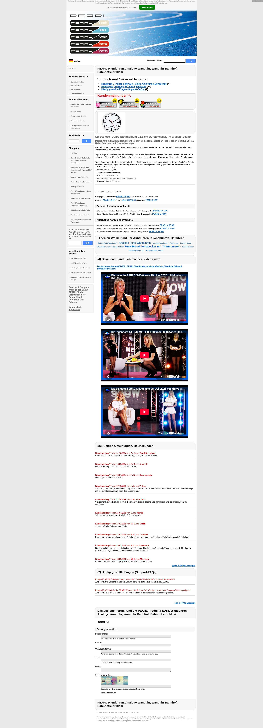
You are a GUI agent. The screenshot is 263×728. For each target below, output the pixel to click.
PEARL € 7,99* (159, 214)
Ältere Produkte (76, 86)
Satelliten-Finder (79, 263)
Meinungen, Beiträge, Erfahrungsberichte (123, 86)
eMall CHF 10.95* (129, 200)
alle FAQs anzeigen (186, 603)
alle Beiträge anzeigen (184, 565)
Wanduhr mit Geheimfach (80, 215)
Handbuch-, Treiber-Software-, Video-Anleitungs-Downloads (134, 84)
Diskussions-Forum (78, 121)
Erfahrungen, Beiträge (78, 116)
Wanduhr (74, 153)
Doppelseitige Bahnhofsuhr (80, 210)
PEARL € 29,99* (167, 225)
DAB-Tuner (78, 259)
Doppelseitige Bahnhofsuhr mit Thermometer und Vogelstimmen (80, 160)
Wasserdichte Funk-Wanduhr (81, 182)
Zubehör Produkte (77, 93)
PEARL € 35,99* (156, 231)
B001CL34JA (153, 197)
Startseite (151, 61)
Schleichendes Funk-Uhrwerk (81, 198)
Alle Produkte (75, 90)
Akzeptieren (147, 7)
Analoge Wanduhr (77, 187)
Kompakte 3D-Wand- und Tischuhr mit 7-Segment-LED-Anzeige (81, 170)
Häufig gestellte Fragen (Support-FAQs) (123, 89)
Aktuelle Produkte (77, 82)
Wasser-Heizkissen (80, 268)
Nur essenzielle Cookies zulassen (121, 7)
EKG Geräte (81, 272)
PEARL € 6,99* (123, 196)
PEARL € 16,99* (167, 228)
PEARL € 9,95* (151, 200)
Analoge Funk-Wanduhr (79, 177)
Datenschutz (162, 3)
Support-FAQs (76, 111)
